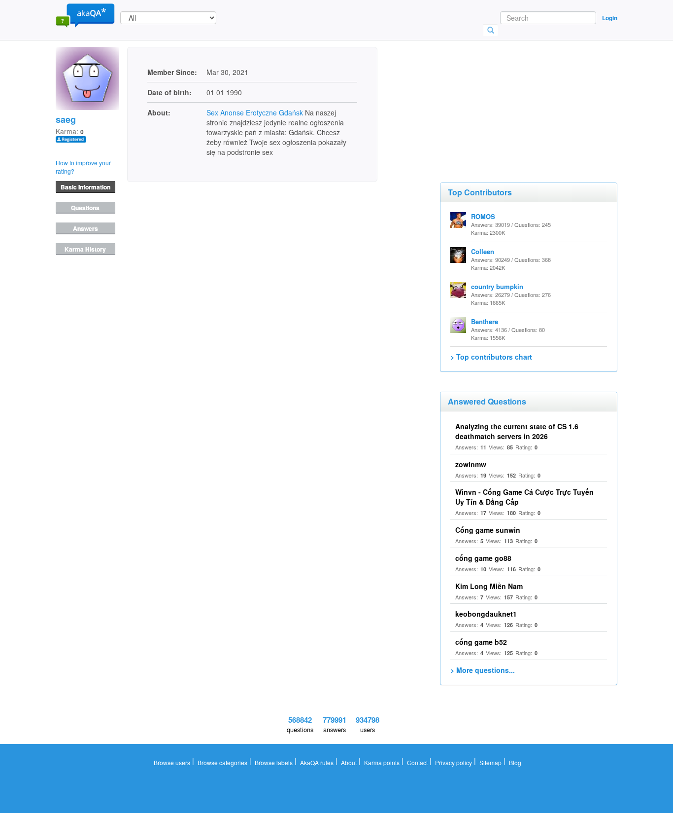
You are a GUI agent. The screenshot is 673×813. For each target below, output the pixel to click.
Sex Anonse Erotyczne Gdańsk (254, 112)
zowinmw (470, 464)
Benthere (484, 321)
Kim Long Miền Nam (489, 586)
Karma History (85, 249)
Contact (417, 762)
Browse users (172, 762)
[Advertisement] (514, 96)
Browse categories (222, 762)
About (349, 762)
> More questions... (482, 670)
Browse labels (274, 762)
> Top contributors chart (491, 357)
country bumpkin (497, 286)
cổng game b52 (481, 642)
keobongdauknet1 (486, 614)
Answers (85, 228)
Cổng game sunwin (487, 530)
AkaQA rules (317, 762)
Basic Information (85, 187)
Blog (515, 762)
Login (609, 17)
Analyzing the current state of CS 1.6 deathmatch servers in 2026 (516, 431)
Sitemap (490, 762)
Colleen (482, 251)
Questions (85, 207)
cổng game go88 (483, 558)
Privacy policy (453, 762)
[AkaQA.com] (85, 14)
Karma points (382, 762)
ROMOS (483, 216)
